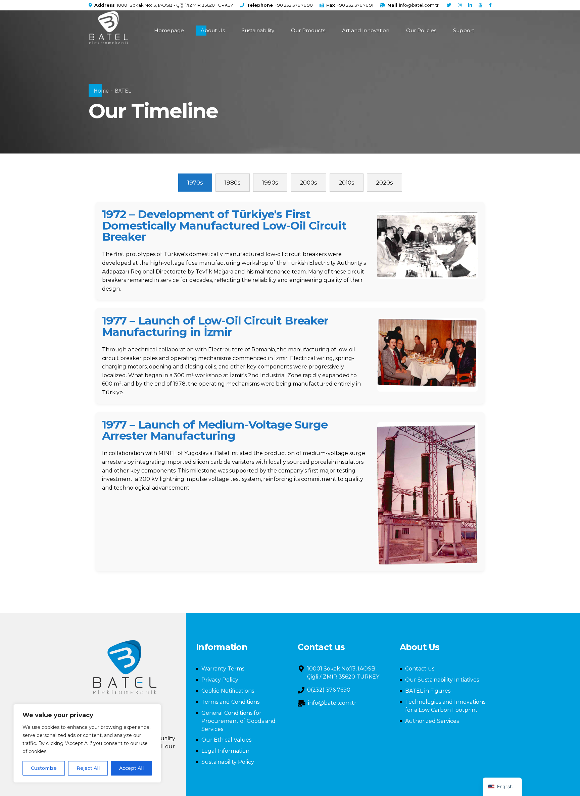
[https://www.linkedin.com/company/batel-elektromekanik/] (470, 5)
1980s (233, 182)
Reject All (88, 768)
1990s (270, 182)
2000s (308, 182)
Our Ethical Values (226, 740)
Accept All (131, 768)
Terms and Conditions (230, 702)
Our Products (308, 30)
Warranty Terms (222, 668)
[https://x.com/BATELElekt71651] (449, 5)
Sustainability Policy (227, 762)
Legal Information (225, 751)
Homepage (169, 30)
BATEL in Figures (427, 691)
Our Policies (421, 30)
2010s (346, 182)
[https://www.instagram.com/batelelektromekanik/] (460, 5)
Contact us (419, 668)
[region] (87, 743)
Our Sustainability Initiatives (442, 680)
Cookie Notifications (227, 691)
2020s (384, 182)
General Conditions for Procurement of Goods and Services (238, 721)
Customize (44, 768)
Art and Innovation (365, 30)
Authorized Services (432, 721)
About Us (213, 30)
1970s (195, 182)
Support (463, 30)
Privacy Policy (219, 680)
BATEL (123, 90)
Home (101, 90)
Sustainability (258, 30)
